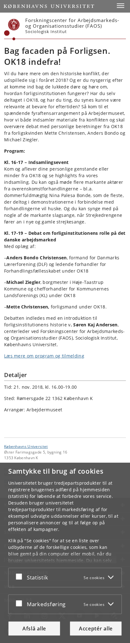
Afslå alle (34, 628)
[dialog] (65, 553)
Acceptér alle (96, 628)
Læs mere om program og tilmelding (44, 356)
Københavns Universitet (26, 446)
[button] (120, 6)
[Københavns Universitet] (12, 29)
